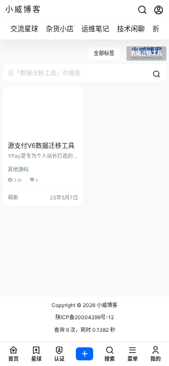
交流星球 (24, 28)
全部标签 (104, 53)
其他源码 (18, 169)
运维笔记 (95, 28)
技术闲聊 (131, 28)
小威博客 (106, 305)
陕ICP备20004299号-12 (84, 317)
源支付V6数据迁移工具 (41, 145)
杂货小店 (60, 28)
